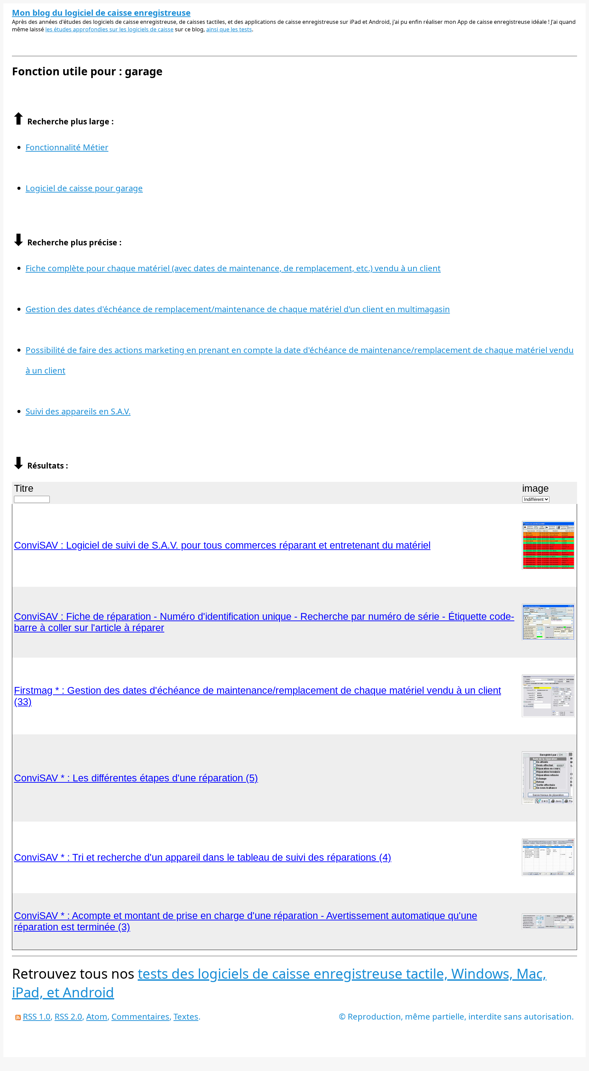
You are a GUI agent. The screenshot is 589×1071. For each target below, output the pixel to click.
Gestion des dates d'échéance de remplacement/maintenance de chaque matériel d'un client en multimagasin (238, 309)
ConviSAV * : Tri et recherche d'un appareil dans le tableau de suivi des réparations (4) (202, 857)
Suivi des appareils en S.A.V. (78, 411)
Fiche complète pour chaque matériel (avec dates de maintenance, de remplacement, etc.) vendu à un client (233, 268)
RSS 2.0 (68, 1016)
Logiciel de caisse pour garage (84, 188)
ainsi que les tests (229, 29)
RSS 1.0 (36, 1016)
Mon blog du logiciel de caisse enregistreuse (101, 12)
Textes (185, 1016)
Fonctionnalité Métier (67, 147)
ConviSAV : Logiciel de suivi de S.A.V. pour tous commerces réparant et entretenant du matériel (222, 545)
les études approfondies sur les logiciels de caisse (109, 29)
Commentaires (140, 1016)
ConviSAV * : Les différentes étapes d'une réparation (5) (136, 777)
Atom (96, 1016)
